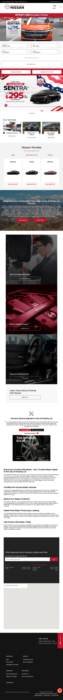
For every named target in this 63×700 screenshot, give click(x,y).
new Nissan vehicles (25, 477)
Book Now (51, 136)
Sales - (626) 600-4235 (8, 1)
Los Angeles (15, 476)
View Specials (25, 430)
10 (60, 92)
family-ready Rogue (15, 480)
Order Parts (40, 220)
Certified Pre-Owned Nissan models (42, 477)
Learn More (41, 457)
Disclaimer (32, 113)
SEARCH (31, 64)
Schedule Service (25, 278)
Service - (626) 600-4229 (21, 1)
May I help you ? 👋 (54, 686)
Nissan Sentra (29, 503)
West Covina (7, 476)
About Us (25, 397)
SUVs (10, 526)
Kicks (31, 480)
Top (60, 643)
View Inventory (32, 137)
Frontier (44, 480)
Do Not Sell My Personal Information (46, 693)
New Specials (23, 220)
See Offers (12, 137)
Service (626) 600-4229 (48, 643)
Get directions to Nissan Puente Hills (16, 556)
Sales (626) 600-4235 (47, 641)
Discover (25, 378)
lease (34, 525)
